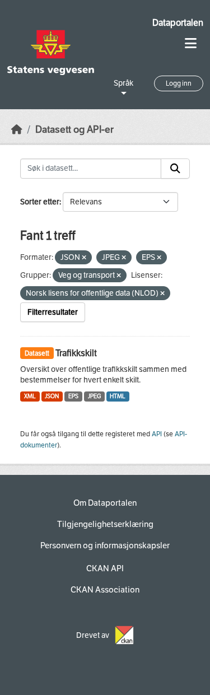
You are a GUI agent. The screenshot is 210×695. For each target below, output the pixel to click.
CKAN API (105, 568)
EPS (73, 396)
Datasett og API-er (74, 130)
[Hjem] (16, 130)
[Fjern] (84, 258)
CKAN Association (105, 590)
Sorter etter (39, 202)
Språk (123, 83)
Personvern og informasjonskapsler (105, 545)
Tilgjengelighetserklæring (105, 524)
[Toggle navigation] (190, 43)
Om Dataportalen (105, 503)
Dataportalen (177, 22)
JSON (52, 396)
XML (30, 396)
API (157, 434)
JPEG (94, 396)
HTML (117, 396)
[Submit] (175, 168)
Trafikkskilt (76, 353)
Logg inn (179, 83)
